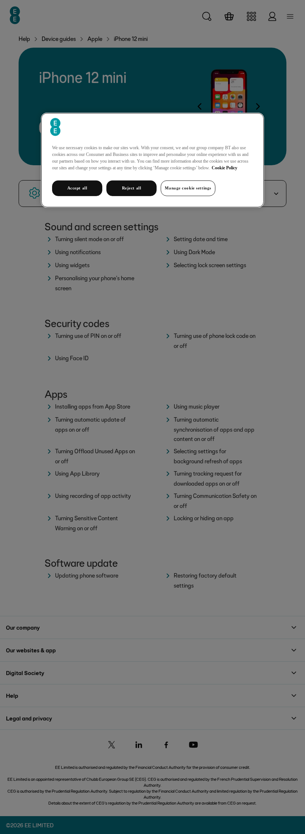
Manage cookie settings (188, 188)
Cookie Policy (224, 167)
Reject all (131, 188)
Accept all (77, 188)
